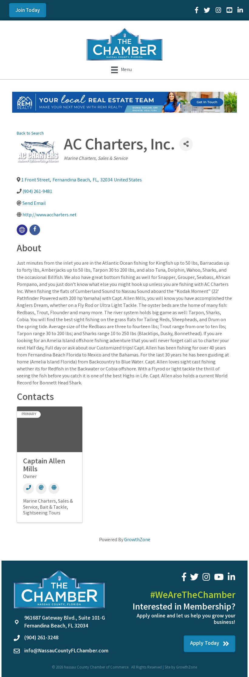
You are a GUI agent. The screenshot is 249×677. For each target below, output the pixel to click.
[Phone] (28, 488)
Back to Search (30, 134)
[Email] (41, 488)
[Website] (54, 488)
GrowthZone (137, 540)
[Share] (186, 144)
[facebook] (34, 230)
